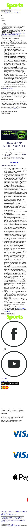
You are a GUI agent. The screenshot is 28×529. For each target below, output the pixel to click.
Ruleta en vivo (12, 9)
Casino (7, 9)
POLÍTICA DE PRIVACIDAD (8, 514)
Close (4, 24)
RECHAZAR (16, 36)
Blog (2, 37)
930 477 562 (4, 378)
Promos (18, 9)
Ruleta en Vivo (13, 12)
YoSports (7, 311)
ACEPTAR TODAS (5, 113)
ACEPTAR (22, 36)
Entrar (9, 11)
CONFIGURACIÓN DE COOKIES (10, 516)
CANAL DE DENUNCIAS (17, 520)
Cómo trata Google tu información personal (13, 33)
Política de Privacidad (14, 108)
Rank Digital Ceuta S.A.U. (13, 525)
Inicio (2, 15)
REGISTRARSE (10, 313)
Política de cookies (8, 88)
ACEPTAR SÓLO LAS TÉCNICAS (9, 111)
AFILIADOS (4, 511)
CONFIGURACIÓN (7, 36)
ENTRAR (3, 313)
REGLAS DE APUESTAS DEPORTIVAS (11, 518)
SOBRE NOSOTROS (13, 511)
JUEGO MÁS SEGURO (16, 517)
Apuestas (3, 9)
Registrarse (3, 11)
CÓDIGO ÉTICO (5, 520)
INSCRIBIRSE (14, 162)
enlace (18, 177)
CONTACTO (4, 521)
